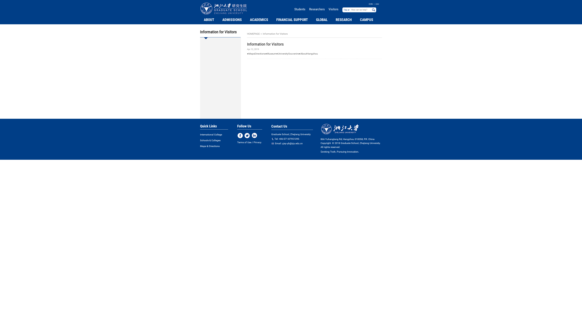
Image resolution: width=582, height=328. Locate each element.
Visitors (333, 9)
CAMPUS (366, 20)
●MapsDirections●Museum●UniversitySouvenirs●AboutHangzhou (282, 53)
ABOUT (209, 20)
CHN (371, 4)
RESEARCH (344, 20)
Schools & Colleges (210, 140)
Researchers (317, 9)
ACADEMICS (259, 20)
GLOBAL (322, 20)
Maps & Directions (210, 146)
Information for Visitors (275, 33)
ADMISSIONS (232, 20)
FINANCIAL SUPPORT (292, 20)
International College (211, 134)
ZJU (377, 4)
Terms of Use (244, 142)
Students (299, 9)
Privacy (257, 142)
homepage (253, 33)
